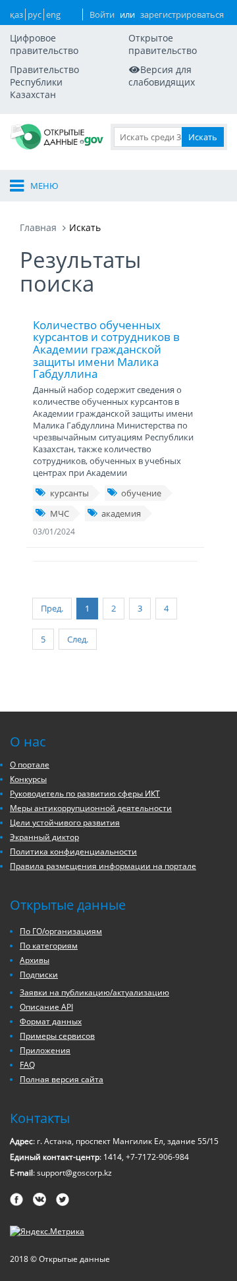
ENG (53, 14)
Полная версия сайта (61, 1079)
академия (121, 513)
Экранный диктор (44, 837)
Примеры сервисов (57, 1035)
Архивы (34, 960)
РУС (34, 14)
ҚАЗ (16, 14)
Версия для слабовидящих (161, 75)
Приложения (45, 1050)
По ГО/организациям (61, 931)
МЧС (59, 513)
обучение (141, 493)
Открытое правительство (162, 44)
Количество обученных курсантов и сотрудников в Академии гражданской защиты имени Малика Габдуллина (106, 349)
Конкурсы (28, 779)
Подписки (39, 974)
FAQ (27, 1064)
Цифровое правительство (44, 44)
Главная (38, 227)
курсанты (69, 493)
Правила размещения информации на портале (103, 866)
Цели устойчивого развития (65, 822)
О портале (29, 764)
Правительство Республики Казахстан (44, 82)
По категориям (49, 945)
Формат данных (51, 1021)
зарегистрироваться (182, 14)
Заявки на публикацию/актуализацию (94, 992)
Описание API (46, 1006)
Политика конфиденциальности (73, 851)
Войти (102, 14)
